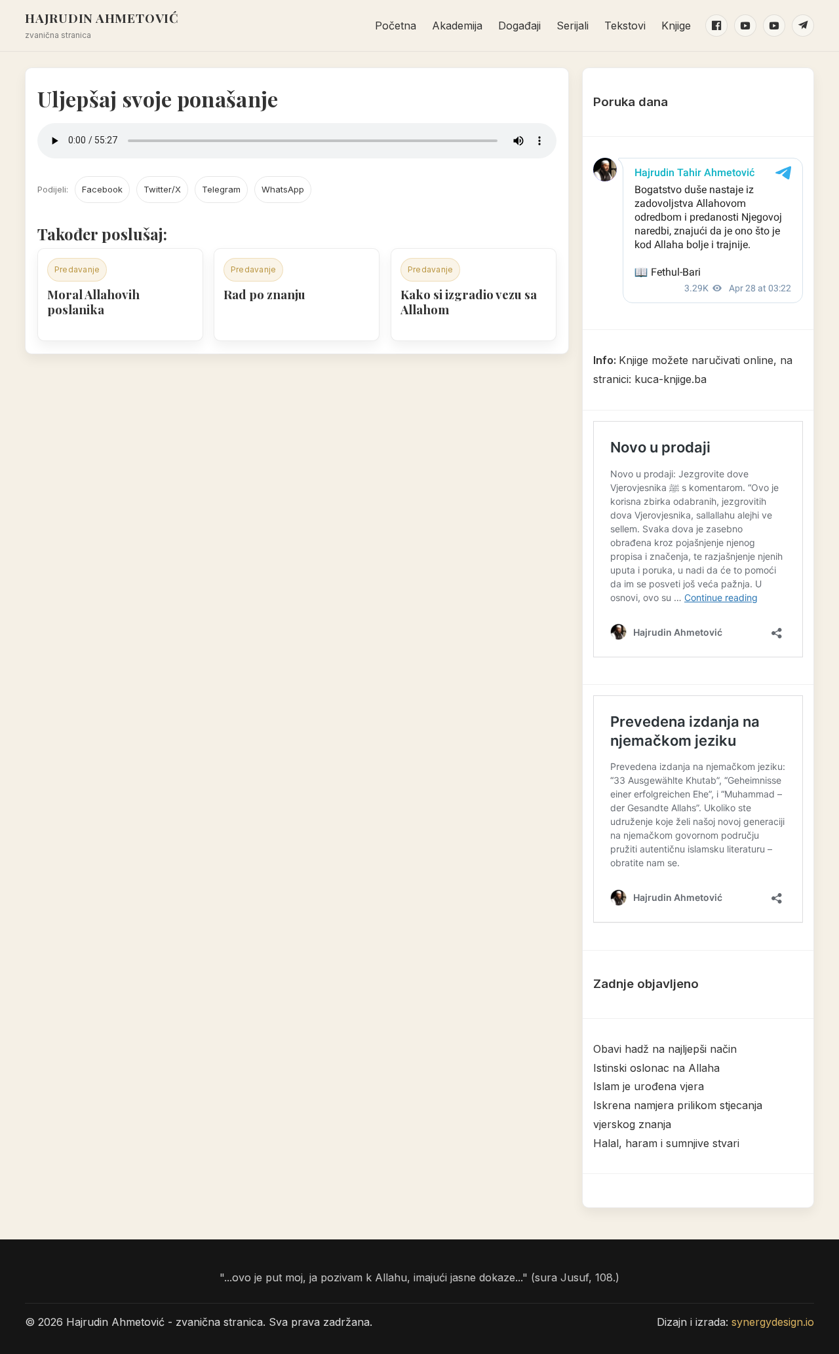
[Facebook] (716, 25)
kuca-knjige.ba (670, 379)
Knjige (676, 25)
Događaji (519, 25)
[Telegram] (803, 25)
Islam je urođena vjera (648, 1086)
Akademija (457, 25)
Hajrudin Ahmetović (102, 17)
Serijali (572, 25)
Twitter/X (162, 189)
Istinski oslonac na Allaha (656, 1067)
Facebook (102, 189)
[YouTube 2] (774, 25)
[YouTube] (745, 25)
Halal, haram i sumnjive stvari (666, 1143)
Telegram (221, 189)
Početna (395, 25)
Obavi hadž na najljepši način (665, 1048)
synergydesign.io (773, 1321)
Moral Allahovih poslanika (93, 302)
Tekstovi (625, 25)
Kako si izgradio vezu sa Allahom (468, 302)
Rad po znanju (264, 294)
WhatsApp (283, 189)
